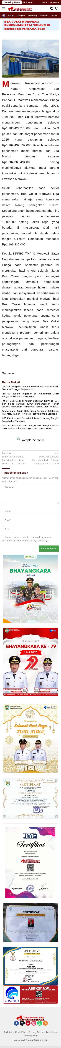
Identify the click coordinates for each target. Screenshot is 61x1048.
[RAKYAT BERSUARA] (19, 8)
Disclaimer (51, 1032)
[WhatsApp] (39, 1023)
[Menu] (4, 8)
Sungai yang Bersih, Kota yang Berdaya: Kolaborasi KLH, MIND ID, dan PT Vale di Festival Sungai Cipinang (30, 412)
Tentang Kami (31, 1035)
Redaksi (8, 1032)
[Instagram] (33, 1023)
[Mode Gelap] (51, 8)
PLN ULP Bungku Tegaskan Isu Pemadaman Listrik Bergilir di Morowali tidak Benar (30, 395)
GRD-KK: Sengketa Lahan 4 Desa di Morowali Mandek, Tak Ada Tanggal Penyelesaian (30, 388)
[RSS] (45, 1023)
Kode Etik (20, 1032)
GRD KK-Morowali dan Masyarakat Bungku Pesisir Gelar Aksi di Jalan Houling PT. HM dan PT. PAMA (30, 427)
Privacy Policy (36, 1032)
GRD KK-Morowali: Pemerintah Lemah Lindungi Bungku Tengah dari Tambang (30, 419)
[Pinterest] (27, 1023)
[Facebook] (16, 1023)
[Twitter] (22, 1023)
